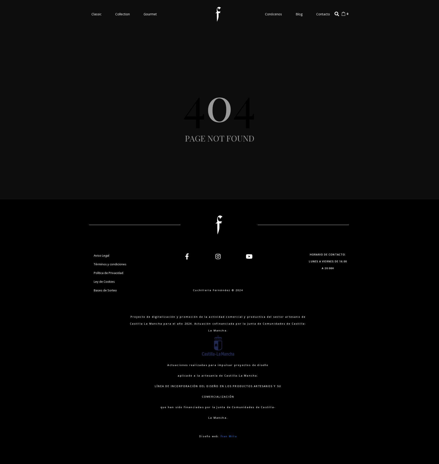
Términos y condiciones (110, 264)
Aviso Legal (101, 255)
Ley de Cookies (104, 281)
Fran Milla (229, 436)
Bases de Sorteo (105, 290)
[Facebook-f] (187, 256)
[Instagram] (218, 256)
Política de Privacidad (108, 273)
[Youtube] (249, 256)
